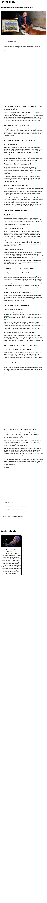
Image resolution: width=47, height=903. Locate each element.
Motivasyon (13, 502)
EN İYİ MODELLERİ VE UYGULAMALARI (11, 551)
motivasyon (6, 316)
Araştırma (19, 502)
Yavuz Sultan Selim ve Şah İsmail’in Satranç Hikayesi (15, 509)
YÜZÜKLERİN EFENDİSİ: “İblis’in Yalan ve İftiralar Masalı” (16, 506)
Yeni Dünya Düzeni (8, 507)
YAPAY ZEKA (13, 549)
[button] (44, 2)
